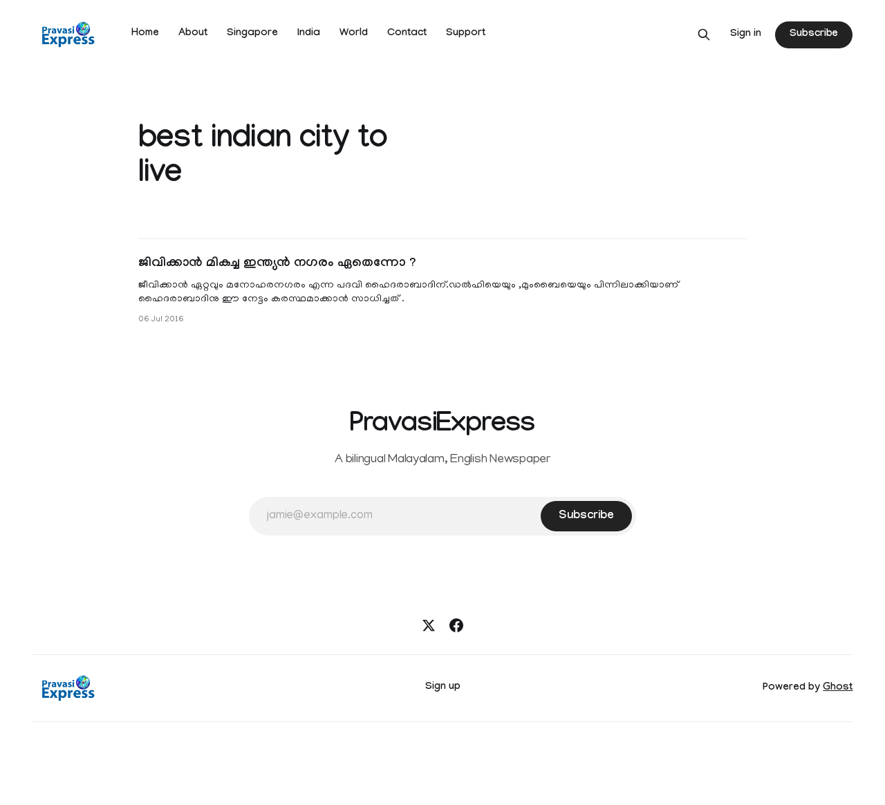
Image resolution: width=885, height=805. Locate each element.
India (308, 34)
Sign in (745, 34)
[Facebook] (456, 625)
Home (145, 34)
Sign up (442, 687)
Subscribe (814, 34)
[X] (429, 625)
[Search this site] (704, 34)
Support (465, 34)
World (353, 34)
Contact (407, 34)
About (192, 34)
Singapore (252, 34)
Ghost (838, 688)
